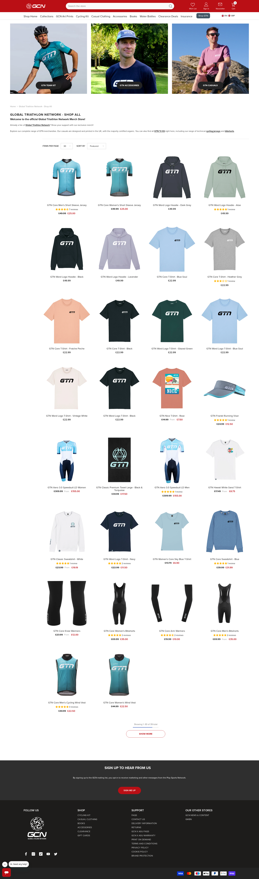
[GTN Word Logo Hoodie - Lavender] (119, 249)
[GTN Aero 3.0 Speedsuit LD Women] (66, 460)
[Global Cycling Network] (48, 58)
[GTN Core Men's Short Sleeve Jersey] (66, 177)
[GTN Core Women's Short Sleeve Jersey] (119, 177)
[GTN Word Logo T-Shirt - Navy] (119, 531)
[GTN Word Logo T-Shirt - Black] (119, 388)
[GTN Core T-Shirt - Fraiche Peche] (66, 321)
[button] (67, 146)
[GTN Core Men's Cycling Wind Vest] (66, 675)
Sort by (80, 146)
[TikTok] (40, 854)
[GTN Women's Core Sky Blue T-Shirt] (172, 531)
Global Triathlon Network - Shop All (35, 106)
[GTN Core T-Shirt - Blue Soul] (172, 249)
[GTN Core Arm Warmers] (172, 603)
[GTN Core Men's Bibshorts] (224, 603)
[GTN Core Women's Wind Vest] (119, 675)
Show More (145, 733)
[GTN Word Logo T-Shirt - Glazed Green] (172, 321)
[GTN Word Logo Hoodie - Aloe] (224, 177)
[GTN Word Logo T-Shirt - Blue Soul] (224, 321)
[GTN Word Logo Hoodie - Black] (66, 249)
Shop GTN (203, 15)
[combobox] (116, 6)
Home (13, 106)
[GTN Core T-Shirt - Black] (119, 321)
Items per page (50, 146)
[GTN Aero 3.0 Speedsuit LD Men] (172, 460)
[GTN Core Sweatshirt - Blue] (224, 531)
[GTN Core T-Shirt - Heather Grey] (224, 249)
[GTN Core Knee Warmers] (66, 603)
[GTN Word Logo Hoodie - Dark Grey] (172, 177)
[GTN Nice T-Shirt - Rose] (172, 388)
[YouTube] (48, 854)
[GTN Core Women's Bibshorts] (119, 603)
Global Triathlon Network (37, 125)
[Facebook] (26, 854)
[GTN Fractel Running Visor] (224, 388)
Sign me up (130, 790)
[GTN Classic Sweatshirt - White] (66, 531)
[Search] (120, 6)
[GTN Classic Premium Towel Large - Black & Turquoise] (119, 460)
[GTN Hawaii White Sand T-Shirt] (224, 460)
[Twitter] (55, 854)
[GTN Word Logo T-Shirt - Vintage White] (66, 388)
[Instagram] (33, 854)
